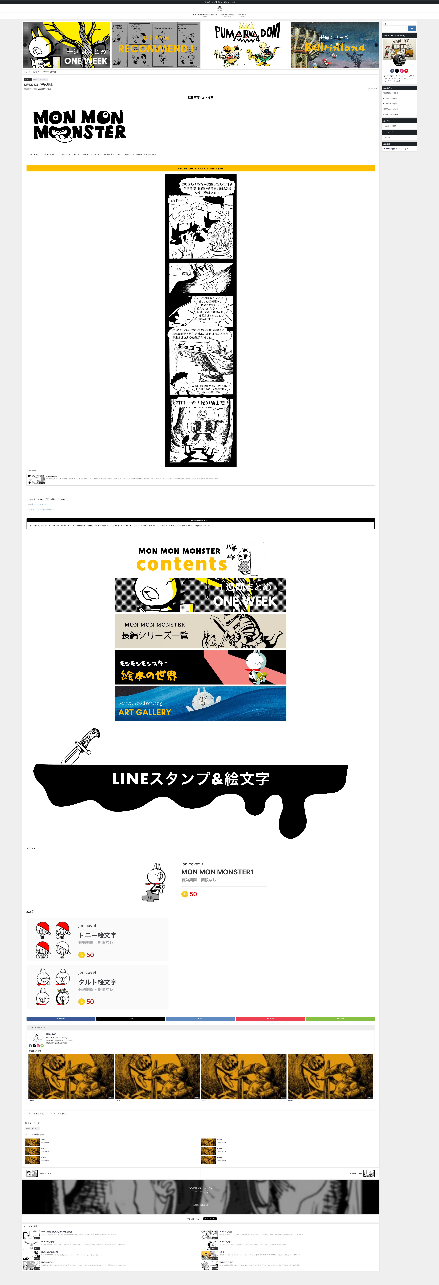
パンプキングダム (41, 79)
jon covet (374, 88)
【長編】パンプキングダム (37, 504)
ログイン (50, 1113)
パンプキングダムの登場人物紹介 (40, 509)
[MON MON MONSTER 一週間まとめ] (335, 45)
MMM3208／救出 (389, 149)
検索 (384, 24)
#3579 (385, 98)
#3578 (385, 103)
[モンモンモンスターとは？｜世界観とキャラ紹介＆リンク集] (156, 45)
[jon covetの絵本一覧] (67, 45)
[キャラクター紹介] (245, 45)
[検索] (412, 28)
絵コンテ (28, 79)
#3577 (385, 109)
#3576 (385, 114)
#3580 (385, 93)
